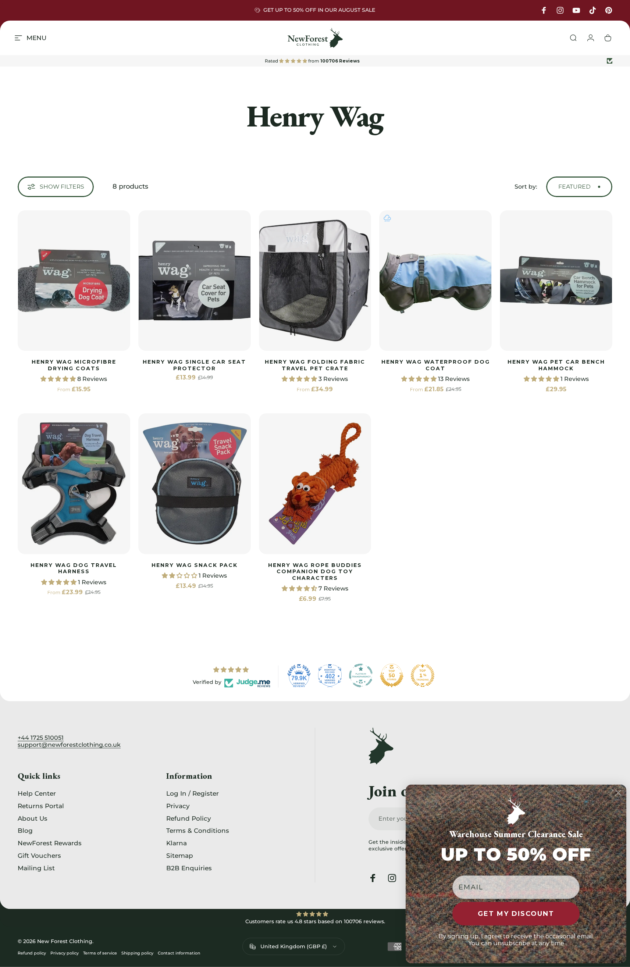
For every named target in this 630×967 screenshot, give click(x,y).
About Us (32, 818)
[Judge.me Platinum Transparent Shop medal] (361, 675)
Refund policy (32, 953)
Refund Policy (188, 818)
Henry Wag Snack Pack (195, 565)
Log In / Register (192, 793)
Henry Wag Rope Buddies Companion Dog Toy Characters (315, 571)
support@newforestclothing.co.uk (69, 744)
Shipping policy (137, 953)
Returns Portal (41, 806)
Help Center (37, 793)
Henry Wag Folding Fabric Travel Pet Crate (315, 365)
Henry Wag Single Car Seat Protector (194, 365)
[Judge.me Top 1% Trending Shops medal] (422, 675)
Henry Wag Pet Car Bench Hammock (556, 365)
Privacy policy (64, 953)
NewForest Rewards (50, 843)
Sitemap (179, 855)
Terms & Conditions (197, 831)
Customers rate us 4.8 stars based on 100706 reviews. (315, 921)
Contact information (179, 953)
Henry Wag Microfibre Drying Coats (74, 365)
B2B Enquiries (189, 868)
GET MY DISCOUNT (516, 914)
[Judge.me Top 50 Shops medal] (391, 675)
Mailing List (36, 868)
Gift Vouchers (39, 855)
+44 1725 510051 (41, 737)
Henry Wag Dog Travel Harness (74, 568)
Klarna (176, 843)
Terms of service (100, 953)
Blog (25, 831)
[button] (58, 378)
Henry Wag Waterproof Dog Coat (435, 365)
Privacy (178, 806)
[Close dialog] (618, 792)
